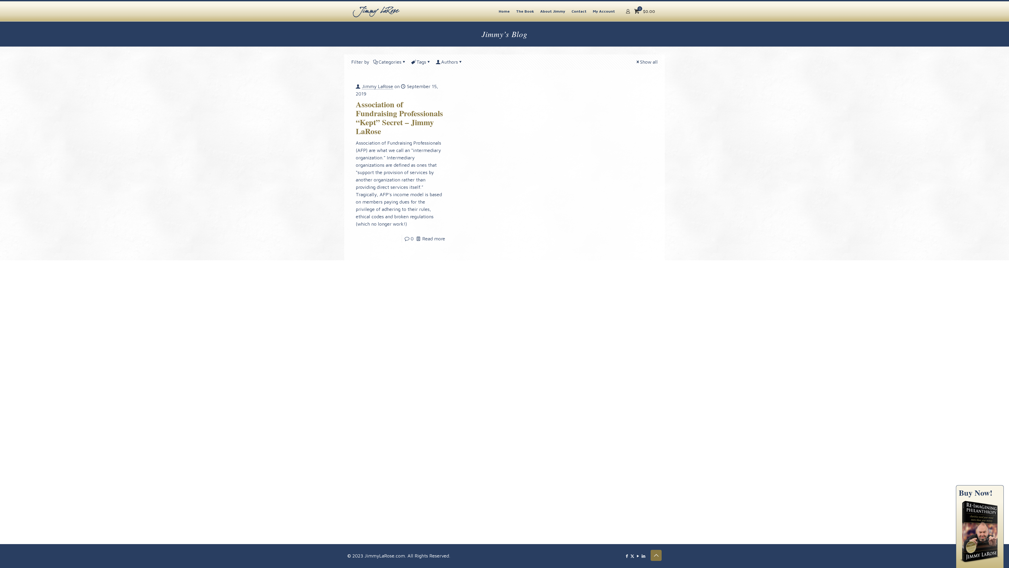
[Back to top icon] (656, 555)
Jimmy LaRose (377, 86)
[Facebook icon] (627, 556)
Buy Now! (975, 492)
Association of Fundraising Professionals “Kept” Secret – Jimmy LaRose (399, 117)
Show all (649, 62)
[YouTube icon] (638, 556)
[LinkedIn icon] (643, 556)
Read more (433, 238)
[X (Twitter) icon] (632, 556)
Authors (449, 62)
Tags (421, 62)
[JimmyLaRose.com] (376, 11)
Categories (390, 62)
